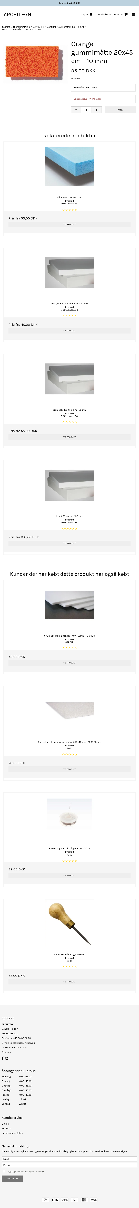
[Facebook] (3, 1058)
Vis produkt (69, 224)
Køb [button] (120, 110)
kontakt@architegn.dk (22, 1042)
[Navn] (69, 1158)
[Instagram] (6, 1058)
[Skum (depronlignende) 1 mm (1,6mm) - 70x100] (69, 605)
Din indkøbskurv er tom (111, 14)
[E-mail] (69, 1164)
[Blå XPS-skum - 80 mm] (69, 166)
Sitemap (6, 1052)
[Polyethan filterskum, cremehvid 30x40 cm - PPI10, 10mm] (69, 711)
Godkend (12, 1178)
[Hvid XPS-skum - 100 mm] (69, 485)
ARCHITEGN (17, 14)
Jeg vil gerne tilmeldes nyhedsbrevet (34, 1171)
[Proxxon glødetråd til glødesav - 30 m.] (69, 817)
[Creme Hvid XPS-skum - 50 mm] (69, 379)
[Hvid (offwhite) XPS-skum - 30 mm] (69, 272)
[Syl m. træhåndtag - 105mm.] (69, 923)
